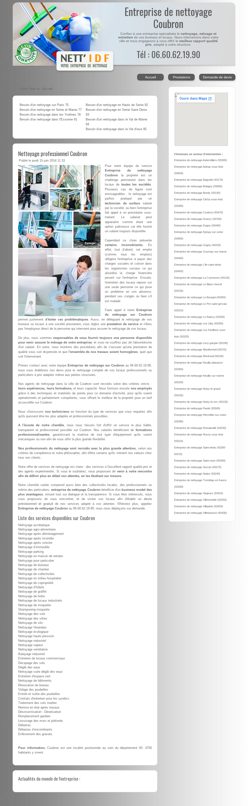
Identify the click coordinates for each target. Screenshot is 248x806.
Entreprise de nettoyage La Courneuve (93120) (202, 277)
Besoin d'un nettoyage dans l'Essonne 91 (48, 119)
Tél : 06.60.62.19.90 (168, 54)
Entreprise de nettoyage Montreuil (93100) (199, 356)
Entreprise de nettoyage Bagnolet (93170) (198, 179)
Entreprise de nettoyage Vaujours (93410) (198, 493)
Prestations (181, 77)
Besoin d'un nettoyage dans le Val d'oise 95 (116, 129)
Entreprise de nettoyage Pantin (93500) (197, 408)
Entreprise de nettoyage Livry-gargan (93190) (201, 343)
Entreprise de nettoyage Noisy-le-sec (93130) (201, 401)
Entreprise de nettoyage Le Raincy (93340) (199, 316)
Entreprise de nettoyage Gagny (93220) (197, 245)
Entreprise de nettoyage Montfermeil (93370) (200, 349)
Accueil (150, 77)
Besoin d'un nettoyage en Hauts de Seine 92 (117, 105)
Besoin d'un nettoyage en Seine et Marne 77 (51, 110)
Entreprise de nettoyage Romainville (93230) (200, 427)
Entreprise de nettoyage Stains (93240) (197, 473)
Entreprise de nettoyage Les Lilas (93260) (198, 323)
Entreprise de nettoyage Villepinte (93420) (198, 506)
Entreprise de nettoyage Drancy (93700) (198, 218)
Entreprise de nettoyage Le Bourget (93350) (200, 297)
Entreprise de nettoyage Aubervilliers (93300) (200, 160)
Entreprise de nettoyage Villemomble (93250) (200, 499)
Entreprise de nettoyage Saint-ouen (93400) (199, 460)
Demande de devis (217, 77)
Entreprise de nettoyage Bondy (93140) (197, 192)
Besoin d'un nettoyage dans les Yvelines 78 (50, 114)
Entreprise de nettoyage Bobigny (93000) (198, 186)
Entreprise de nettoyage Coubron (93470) (198, 212)
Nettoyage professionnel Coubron (52, 153)
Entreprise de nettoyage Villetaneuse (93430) (200, 512)
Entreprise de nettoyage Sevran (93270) (197, 467)
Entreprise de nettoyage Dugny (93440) (197, 225)
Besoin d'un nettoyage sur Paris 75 (44, 105)
